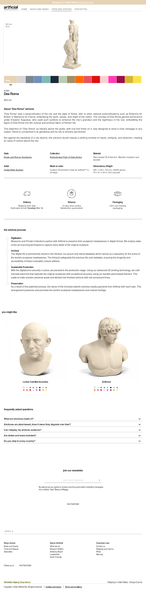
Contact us (100, 546)
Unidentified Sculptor (13, 169)
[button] (5, 354)
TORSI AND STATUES (61, 9)
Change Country (86, 2)
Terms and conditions (73, 586)
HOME (24, 9)
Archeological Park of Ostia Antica (66, 157)
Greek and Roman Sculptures (18, 157)
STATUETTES (80, 9)
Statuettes (8, 551)
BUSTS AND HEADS (39, 9)
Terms (57, 489)
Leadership (54, 554)
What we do (55, 546)
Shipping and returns (104, 548)
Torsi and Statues (11, 548)
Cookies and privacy (53, 586)
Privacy (65, 489)
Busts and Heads (11, 546)
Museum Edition (56, 548)
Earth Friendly (56, 557)
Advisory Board (56, 551)
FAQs (98, 551)
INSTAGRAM (73, 504)
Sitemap (99, 554)
